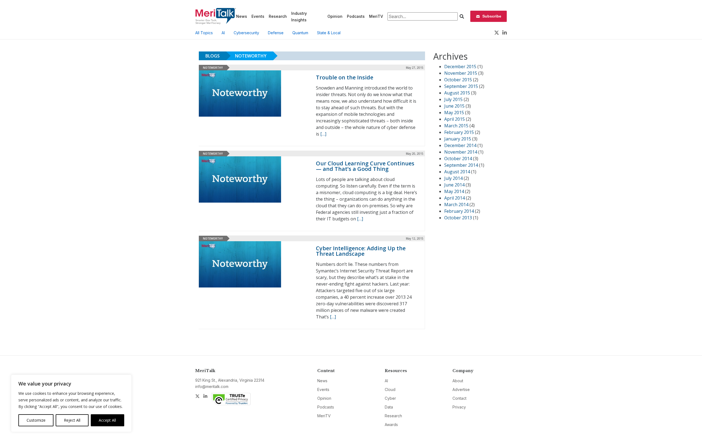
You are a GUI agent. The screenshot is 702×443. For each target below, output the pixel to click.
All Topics (204, 32)
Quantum (300, 32)
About (457, 380)
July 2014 (453, 178)
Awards (391, 424)
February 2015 (459, 132)
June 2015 (454, 106)
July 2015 (453, 99)
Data (389, 407)
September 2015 (461, 86)
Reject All (72, 420)
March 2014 (456, 205)
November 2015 (460, 73)
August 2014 (457, 172)
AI (223, 32)
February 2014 (459, 211)
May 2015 (454, 113)
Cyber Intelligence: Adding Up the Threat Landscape (361, 250)
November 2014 (460, 152)
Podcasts (356, 16)
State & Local (329, 32)
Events (257, 16)
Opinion (334, 16)
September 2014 (461, 165)
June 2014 (454, 185)
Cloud (390, 389)
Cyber (390, 398)
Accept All (107, 420)
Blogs (212, 56)
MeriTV (376, 16)
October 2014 (458, 159)
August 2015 (457, 93)
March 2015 (456, 126)
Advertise (461, 389)
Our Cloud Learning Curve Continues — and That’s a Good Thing (365, 166)
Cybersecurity (246, 32)
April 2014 (454, 198)
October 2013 (458, 218)
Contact (459, 398)
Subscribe (491, 16)
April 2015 (454, 119)
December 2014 (460, 145)
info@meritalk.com (211, 386)
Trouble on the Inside (344, 77)
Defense (276, 32)
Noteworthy (251, 56)
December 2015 (460, 67)
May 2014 (454, 191)
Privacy (459, 407)
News (241, 16)
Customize (36, 420)
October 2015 (458, 80)
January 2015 (457, 139)
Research (278, 16)
